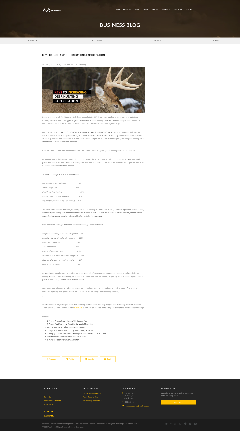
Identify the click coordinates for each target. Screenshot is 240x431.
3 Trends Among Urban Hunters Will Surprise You (67, 321)
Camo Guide (49, 397)
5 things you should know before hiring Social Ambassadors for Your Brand (77, 333)
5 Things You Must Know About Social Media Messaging (70, 324)
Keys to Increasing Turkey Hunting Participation (66, 327)
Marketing (33, 41)
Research (97, 41)
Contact (190, 9)
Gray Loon (80, 427)
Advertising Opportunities (92, 400)
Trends (215, 41)
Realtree (49, 411)
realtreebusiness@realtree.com (137, 406)
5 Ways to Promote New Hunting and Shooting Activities (70, 330)
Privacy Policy (49, 404)
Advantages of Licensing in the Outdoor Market (66, 336)
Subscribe (178, 402)
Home (118, 9)
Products (159, 41)
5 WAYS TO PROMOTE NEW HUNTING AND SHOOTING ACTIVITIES (86, 132)
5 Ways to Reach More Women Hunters (63, 340)
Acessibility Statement (52, 400)
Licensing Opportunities (92, 393)
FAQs (46, 393)
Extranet (50, 415)
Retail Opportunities (90, 397)
